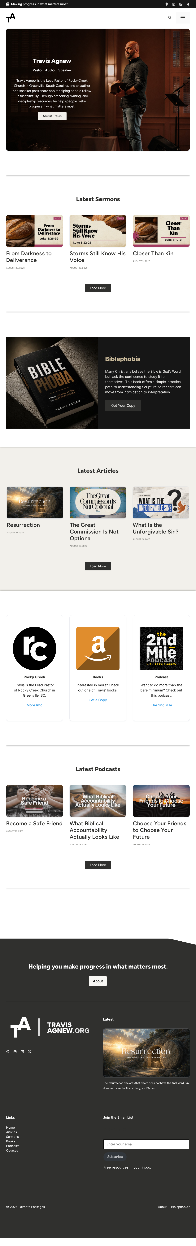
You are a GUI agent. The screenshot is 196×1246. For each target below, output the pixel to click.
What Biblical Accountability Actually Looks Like (94, 830)
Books (10, 1141)
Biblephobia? (180, 1207)
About (98, 981)
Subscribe (115, 1157)
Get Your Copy (123, 405)
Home (10, 1127)
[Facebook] (166, 4)
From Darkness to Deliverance (29, 256)
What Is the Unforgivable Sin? (156, 528)
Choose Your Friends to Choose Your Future (159, 830)
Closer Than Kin (153, 253)
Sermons (12, 1137)
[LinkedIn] (181, 4)
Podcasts (12, 1146)
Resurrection (23, 524)
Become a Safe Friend (34, 823)
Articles (11, 1132)
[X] (188, 4)
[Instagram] (173, 4)
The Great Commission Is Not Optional (94, 531)
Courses (12, 1150)
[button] (170, 18)
